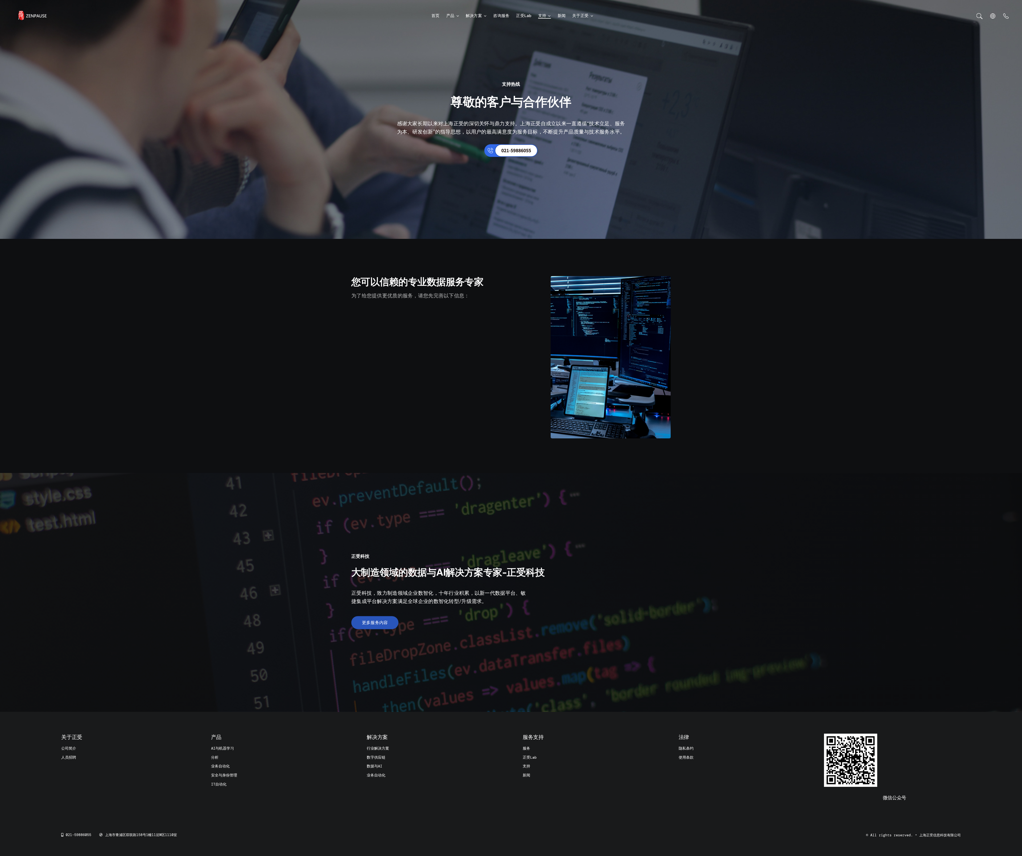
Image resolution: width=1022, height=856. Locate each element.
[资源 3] (1006, 16)
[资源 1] (979, 16)
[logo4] (32, 13)
